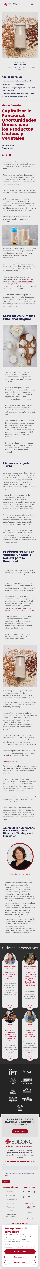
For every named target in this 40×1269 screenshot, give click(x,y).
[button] (32, 4)
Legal (33, 1247)
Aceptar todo (20, 1251)
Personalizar (20, 1262)
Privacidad (25, 1247)
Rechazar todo (20, 1257)
